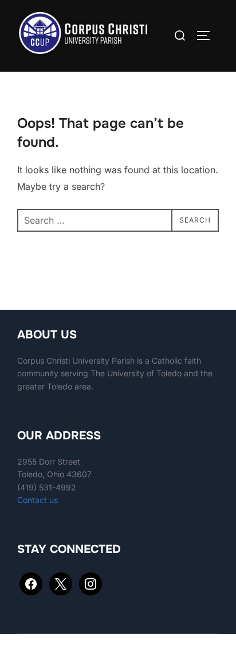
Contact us (37, 500)
